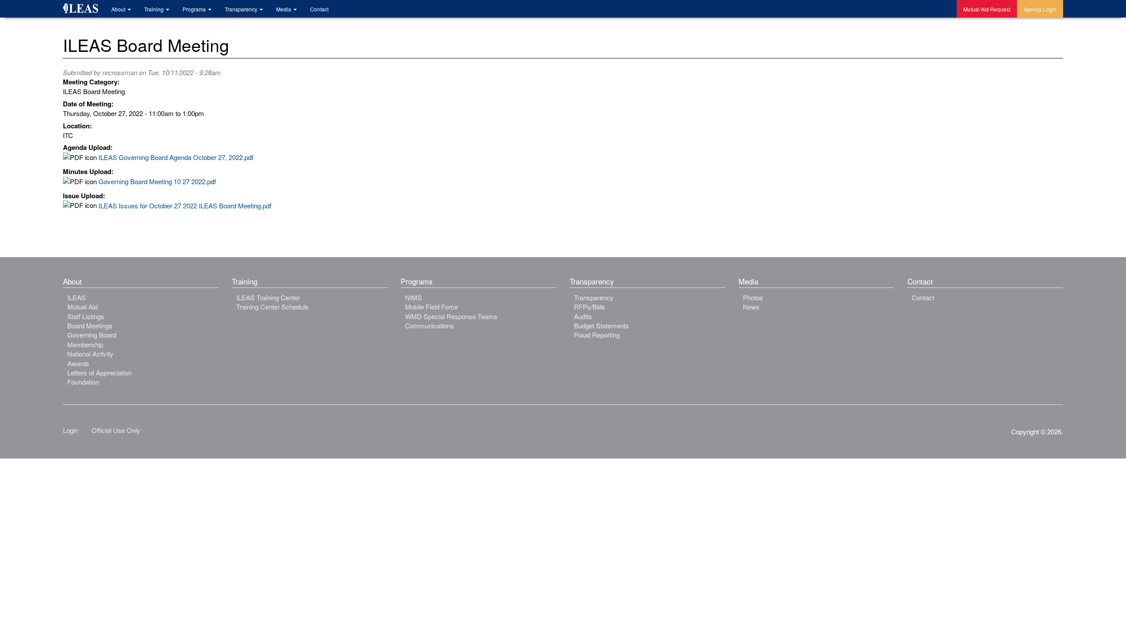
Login (70, 430)
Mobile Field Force (431, 306)
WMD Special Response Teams (451, 316)
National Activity (90, 353)
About (119, 9)
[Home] (84, 10)
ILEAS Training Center (268, 297)
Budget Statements (601, 325)
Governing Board (91, 334)
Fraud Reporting (597, 334)
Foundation (83, 381)
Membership (85, 344)
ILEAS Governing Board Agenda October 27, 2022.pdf (176, 157)
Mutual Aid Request (986, 9)
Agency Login (1040, 9)
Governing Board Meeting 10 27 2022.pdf (157, 181)
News (751, 306)
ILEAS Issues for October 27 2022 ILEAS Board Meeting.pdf (185, 205)
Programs (195, 9)
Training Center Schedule (272, 306)
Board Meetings (90, 325)
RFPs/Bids (589, 306)
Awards (78, 363)
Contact (319, 9)
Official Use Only (115, 430)
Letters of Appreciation (99, 372)
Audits (583, 316)
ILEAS (76, 297)
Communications (429, 325)
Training (154, 9)
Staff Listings (85, 316)
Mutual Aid (82, 306)
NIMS (413, 297)
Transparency (242, 9)
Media (284, 9)
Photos (753, 297)
